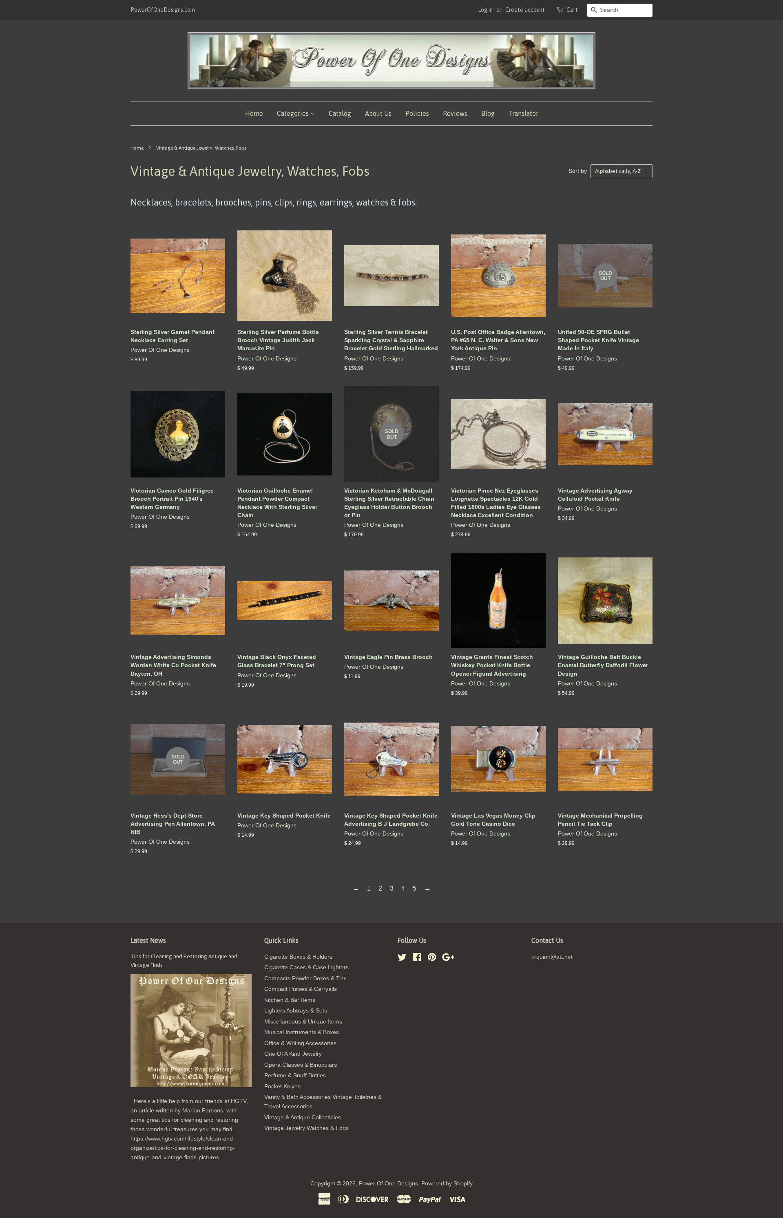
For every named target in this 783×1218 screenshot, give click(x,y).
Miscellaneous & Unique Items (303, 1022)
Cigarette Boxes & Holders (298, 957)
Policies (417, 113)
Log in (485, 10)
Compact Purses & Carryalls (300, 989)
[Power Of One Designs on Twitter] (402, 959)
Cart (572, 10)
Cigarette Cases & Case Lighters (306, 967)
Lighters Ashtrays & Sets (295, 1011)
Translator (523, 113)
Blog (488, 113)
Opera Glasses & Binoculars (300, 1065)
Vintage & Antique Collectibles (302, 1117)
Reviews (455, 113)
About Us (378, 113)
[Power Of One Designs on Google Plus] (448, 959)
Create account (525, 10)
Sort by (577, 171)
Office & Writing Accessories (300, 1043)
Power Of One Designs (388, 1183)
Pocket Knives (282, 1086)
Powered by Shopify (447, 1183)
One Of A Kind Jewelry (293, 1054)
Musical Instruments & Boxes (301, 1032)
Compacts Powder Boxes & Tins (305, 978)
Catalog (340, 113)
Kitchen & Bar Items (289, 1000)
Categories (293, 113)
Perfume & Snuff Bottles (295, 1075)
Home (254, 113)
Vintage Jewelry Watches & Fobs (306, 1128)
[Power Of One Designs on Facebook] (417, 959)
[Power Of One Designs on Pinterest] (431, 959)
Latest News (148, 940)
